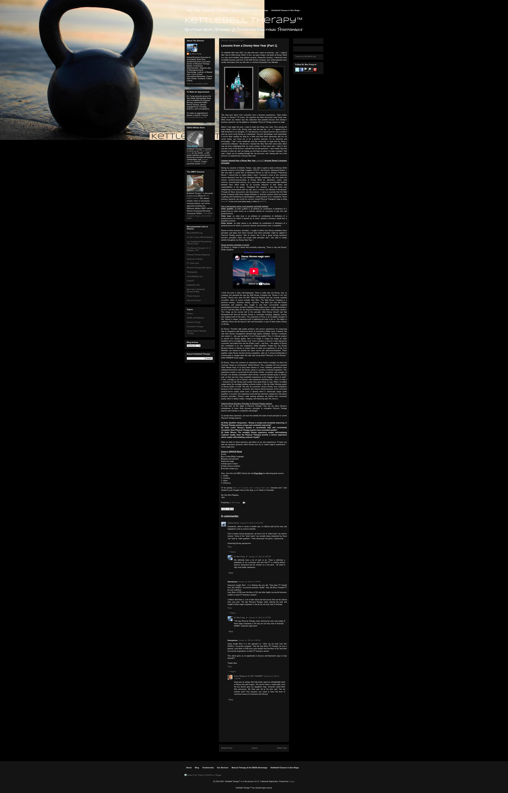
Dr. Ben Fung (235, 503)
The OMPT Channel (198, 196)
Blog (197, 10)
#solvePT (260, 161)
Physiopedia (192, 272)
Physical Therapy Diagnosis (198, 255)
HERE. (203, 164)
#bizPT (262, 201)
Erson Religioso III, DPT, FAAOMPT (248, 676)
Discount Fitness (194, 300)
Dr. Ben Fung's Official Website (200, 237)
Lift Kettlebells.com (195, 276)
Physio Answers (193, 296)
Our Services (223, 10)
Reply (230, 547)
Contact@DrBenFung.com (197, 117)
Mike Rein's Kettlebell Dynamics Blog (196, 290)
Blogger (291, 781)
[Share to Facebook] (230, 509)
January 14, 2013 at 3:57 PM (260, 618)
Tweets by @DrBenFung (305, 56)
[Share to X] (227, 509)
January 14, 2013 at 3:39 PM (249, 640)
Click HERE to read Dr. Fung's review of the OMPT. (200, 216)
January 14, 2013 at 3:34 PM (249, 582)
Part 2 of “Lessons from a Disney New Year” (251, 488)
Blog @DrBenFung (195, 233)
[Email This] (222, 509)
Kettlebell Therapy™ (244, 20)
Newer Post (226, 748)
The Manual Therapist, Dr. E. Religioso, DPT (199, 249)
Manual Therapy (194, 322)
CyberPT (190, 281)
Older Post (282, 748)
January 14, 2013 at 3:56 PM (260, 557)
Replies (233, 552)
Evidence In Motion (195, 259)
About (189, 10)
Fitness (190, 313)
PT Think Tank (193, 263)
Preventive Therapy (195, 326)
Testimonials (208, 10)
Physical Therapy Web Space (199, 268)
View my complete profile (197, 84)
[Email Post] (243, 503)
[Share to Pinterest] (232, 509)
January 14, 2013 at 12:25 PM (251, 523)
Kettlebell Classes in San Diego (285, 10)
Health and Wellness (195, 318)
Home (254, 748)
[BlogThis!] (225, 509)
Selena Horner (233, 523)
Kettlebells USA (193, 285)
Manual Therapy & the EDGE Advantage (250, 10)
